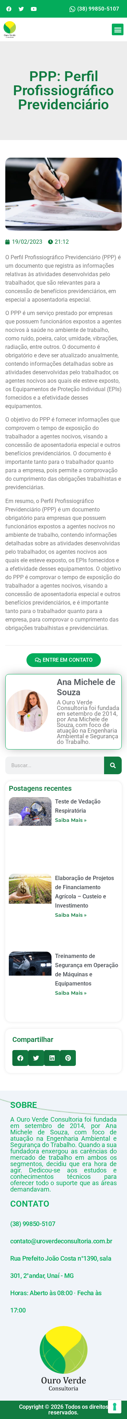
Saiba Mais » (70, 820)
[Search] (113, 765)
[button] (117, 29)
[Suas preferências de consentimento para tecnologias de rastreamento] (114, 1406)
